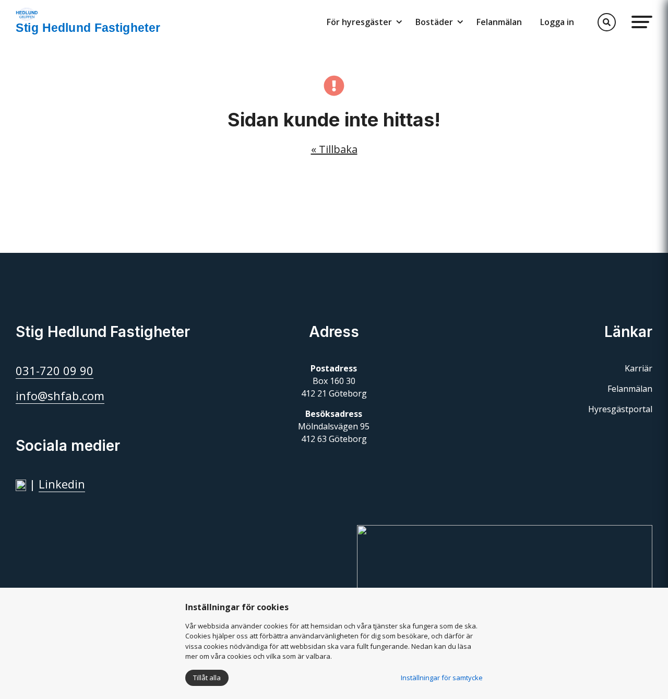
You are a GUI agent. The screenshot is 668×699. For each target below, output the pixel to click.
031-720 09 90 (54, 370)
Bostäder (434, 22)
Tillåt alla (207, 677)
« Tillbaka (334, 149)
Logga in (557, 22)
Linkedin (62, 484)
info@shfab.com (60, 395)
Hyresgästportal (620, 409)
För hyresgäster (359, 22)
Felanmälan (499, 22)
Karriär (638, 368)
